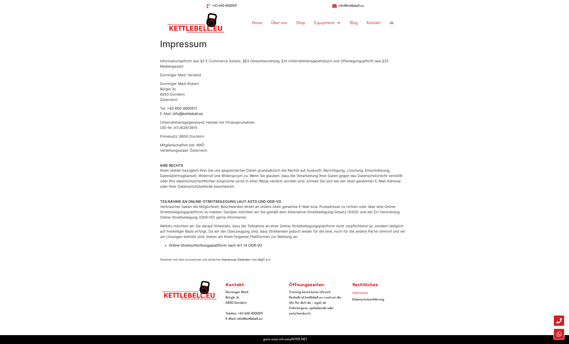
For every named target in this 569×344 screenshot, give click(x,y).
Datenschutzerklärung (368, 299)
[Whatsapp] (559, 334)
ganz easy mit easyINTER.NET (285, 339)
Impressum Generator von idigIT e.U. (246, 259)
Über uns (279, 23)
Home (257, 23)
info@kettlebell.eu (188, 113)
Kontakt (374, 23)
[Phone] (559, 320)
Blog (354, 23)
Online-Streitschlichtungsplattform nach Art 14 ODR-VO (215, 245)
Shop (300, 23)
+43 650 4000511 (182, 108)
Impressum (360, 293)
